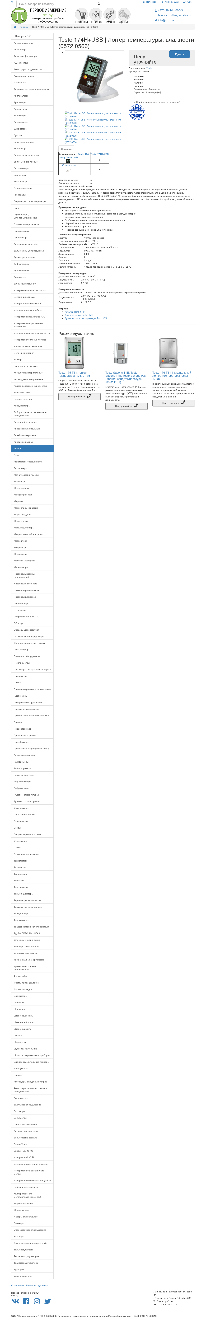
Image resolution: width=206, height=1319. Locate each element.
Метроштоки (20, 540)
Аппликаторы (21, 95)
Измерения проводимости (28, 303)
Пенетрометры (22, 662)
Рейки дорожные (22, 768)
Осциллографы (22, 649)
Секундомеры (21, 807)
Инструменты (21, 1068)
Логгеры (18, 448)
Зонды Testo (20, 1144)
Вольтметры (20, 1117)
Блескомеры (20, 128)
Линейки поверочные (25, 435)
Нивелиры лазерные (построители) (25, 575)
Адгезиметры (21, 62)
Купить (179, 54)
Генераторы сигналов (25, 1124)
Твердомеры (20, 873)
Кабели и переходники (26, 1186)
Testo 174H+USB (99, 154)
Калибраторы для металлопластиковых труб (28, 1195)
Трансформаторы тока (26, 1262)
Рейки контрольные (24, 774)
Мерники (18, 501)
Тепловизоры (21, 887)
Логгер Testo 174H (68, 157)
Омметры (19, 1223)
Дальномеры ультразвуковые (29, 250)
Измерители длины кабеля (28, 310)
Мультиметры (21, 567)
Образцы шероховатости (27, 629)
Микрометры (20, 547)
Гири (16, 207)
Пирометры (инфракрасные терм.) (32, 669)
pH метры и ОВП (23, 36)
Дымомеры (20, 277)
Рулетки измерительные (26, 794)
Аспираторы (20, 108)
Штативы (18, 1035)
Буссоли (18, 135)
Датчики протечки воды (26, 1131)
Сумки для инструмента (26, 854)
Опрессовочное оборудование (30, 1229)
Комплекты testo (22, 392)
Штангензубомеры (23, 1015)
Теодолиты (19, 880)
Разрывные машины (24, 755)
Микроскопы (20, 553)
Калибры (18, 359)
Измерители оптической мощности (32, 1180)
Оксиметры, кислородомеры (29, 636)
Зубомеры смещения (25, 283)
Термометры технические (27, 900)
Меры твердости (22, 514)
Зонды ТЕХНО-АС (23, 1150)
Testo (149, 68)
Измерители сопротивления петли (32, 333)
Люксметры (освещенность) (28, 461)
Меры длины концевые (26, 507)
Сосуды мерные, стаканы (27, 834)
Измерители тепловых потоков (30, 339)
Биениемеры (21, 122)
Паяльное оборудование (27, 656)
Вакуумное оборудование (27, 1104)
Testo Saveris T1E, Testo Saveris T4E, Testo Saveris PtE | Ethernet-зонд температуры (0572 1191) (126, 377)
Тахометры (20, 867)
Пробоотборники (23, 728)
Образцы (18, 623)
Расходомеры (21, 761)
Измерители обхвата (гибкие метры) (29, 1172)
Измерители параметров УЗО (29, 316)
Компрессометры (23, 399)
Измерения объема (24, 296)
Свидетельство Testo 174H (79, 315)
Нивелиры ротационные (26, 590)
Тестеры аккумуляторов (26, 1256)
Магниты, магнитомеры (26, 474)
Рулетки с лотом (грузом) (27, 801)
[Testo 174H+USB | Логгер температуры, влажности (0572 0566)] (94, 79)
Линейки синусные (23, 441)
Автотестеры (20, 49)
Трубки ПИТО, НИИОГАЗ (27, 933)
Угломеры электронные (26, 946)
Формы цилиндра (23, 989)
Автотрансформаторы (25, 56)
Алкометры (20, 82)
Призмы (18, 722)
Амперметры (21, 1098)
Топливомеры (21, 920)
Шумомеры (20, 1042)
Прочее (18, 1075)
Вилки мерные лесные (26, 161)
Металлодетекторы (24, 527)
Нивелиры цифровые (25, 596)
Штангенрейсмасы (23, 1022)
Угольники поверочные (26, 953)
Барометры (20, 115)
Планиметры (20, 675)
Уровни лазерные (23, 1275)
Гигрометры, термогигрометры (30, 201)
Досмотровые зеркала (25, 1137)
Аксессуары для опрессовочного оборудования (31, 1089)
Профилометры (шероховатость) (31, 748)
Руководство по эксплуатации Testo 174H (86, 318)
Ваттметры (19, 1111)
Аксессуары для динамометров (30, 1081)
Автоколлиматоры (23, 42)
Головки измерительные (26, 224)
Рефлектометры (22, 781)
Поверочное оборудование (28, 702)
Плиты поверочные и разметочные (32, 689)
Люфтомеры (20, 468)
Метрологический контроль (28, 534)
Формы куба (20, 976)
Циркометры (20, 995)
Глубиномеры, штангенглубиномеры (25, 216)
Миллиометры (21, 1210)
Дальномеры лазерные (26, 244)
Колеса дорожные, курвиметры (30, 385)
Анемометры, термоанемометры (31, 89)
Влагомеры (20, 174)
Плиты (17, 682)
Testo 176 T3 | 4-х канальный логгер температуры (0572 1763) (171, 375)
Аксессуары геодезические (28, 69)
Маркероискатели (23, 1203)
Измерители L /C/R (24, 1157)
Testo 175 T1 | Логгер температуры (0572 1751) (75, 374)
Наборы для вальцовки (26, 1216)
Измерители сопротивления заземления (28, 325)
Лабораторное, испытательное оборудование (30, 413)
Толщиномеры (21, 913)
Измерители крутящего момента (31, 1163)
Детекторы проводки (24, 257)
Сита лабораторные (24, 814)
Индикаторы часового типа (28, 346)
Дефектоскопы (21, 263)
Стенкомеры (20, 840)
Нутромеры (20, 609)
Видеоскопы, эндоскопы (26, 155)
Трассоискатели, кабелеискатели (31, 926)
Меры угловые (21, 520)
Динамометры (21, 270)
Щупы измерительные (25, 1048)
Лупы (16, 455)
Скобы (17, 827)
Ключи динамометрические (28, 379)
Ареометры (20, 102)
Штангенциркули (22, 1028)
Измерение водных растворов (30, 290)
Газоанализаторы (23, 188)
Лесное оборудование (25, 422)
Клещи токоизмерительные (28, 372)
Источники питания (24, 352)
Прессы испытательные (26, 708)
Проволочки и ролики (25, 735)
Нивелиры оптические (25, 583)
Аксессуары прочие (24, 75)
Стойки (17, 847)
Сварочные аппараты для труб (30, 1242)
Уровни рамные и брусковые (29, 959)
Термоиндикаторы (23, 893)
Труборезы (19, 1269)
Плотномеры (20, 695)
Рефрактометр (21, 788)
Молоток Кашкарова (24, 560)
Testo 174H (84, 154)
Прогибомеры (21, 741)
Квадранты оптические (26, 366)
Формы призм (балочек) (26, 982)
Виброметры (20, 148)
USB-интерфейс (68, 165)
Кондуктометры (22, 405)
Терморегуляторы (23, 1249)
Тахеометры (20, 860)
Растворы (19, 1236)
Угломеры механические (27, 939)
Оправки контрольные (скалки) (30, 642)
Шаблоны (19, 1002)
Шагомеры (19, 1009)
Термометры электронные (28, 906)
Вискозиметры (21, 168)
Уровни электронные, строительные (25, 968)
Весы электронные (24, 141)
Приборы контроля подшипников (31, 715)
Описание (66, 148)
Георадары (20, 194)
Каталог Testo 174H (75, 311)
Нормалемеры (21, 603)
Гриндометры (21, 237)
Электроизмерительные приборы (31, 1061)
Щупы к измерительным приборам (32, 1055)
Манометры (20, 481)
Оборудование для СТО (26, 616)
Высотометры (21, 181)
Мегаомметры (21, 487)
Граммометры (21, 230)
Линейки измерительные (27, 428)
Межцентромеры (23, 494)
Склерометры (21, 821)
